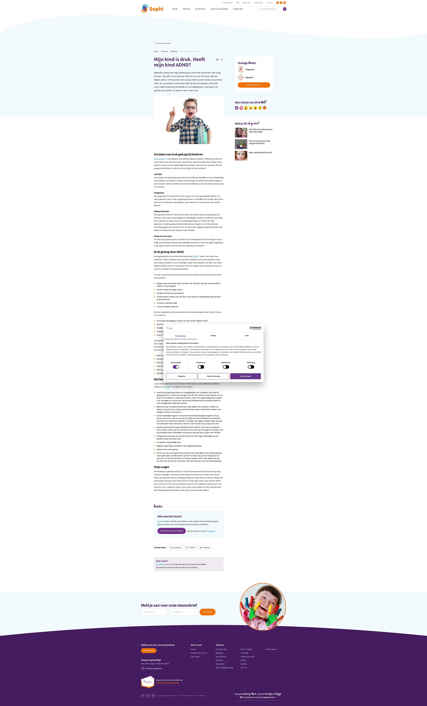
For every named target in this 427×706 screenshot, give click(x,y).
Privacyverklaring (199, 696)
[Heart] (241, 108)
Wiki (237, 3)
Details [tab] (213, 336)
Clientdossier (228, 3)
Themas (164, 51)
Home (174, 9)
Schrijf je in (160, 564)
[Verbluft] (255, 108)
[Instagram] (281, 2)
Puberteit (219, 660)
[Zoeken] (284, 9)
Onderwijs (244, 653)
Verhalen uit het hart (199, 653)
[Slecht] (264, 108)
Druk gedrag (159, 159)
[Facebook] (277, 2)
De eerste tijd (221, 649)
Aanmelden (207, 612)
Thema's (186, 9)
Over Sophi (258, 3)
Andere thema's (253, 85)
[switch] (201, 367)
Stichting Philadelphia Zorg (167, 682)
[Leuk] (236, 108)
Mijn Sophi (247, 3)
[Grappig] (250, 108)
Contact (269, 3)
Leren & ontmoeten (219, 9)
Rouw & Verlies (246, 649)
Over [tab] (247, 336)
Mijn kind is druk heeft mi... (190, 51)
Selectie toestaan (213, 376)
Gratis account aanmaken (171, 531)
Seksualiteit (220, 664)
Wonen (243, 660)
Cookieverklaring (185, 696)
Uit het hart (200, 9)
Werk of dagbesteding (224, 668)
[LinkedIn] (284, 2)
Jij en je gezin (221, 657)
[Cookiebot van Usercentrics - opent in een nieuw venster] (251, 328)
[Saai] (260, 108)
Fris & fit (244, 668)
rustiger (167, 387)
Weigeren (181, 376)
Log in (159, 521)
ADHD (195, 256)
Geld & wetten (271, 649)
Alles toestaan (245, 376)
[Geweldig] (246, 108)
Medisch (244, 664)
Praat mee (238, 9)
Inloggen (211, 531)
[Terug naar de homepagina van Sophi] (152, 8)
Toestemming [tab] (180, 336)
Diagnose (174, 51)
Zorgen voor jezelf (248, 657)
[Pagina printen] (217, 59)
